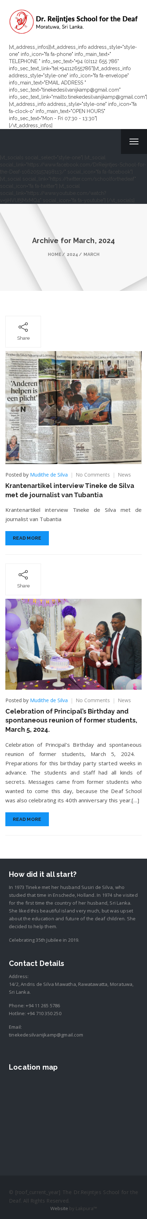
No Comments (93, 474)
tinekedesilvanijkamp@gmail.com (46, 1035)
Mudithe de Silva (49, 474)
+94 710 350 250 (44, 1013)
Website (59, 1208)
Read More (27, 538)
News (124, 474)
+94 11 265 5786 (43, 1005)
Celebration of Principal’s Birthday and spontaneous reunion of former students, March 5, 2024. (71, 720)
